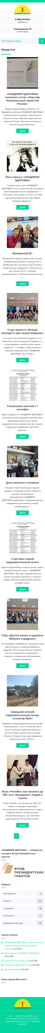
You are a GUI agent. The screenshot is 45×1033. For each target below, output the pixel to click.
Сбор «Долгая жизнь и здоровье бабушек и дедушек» (22, 637)
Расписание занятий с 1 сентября (22, 407)
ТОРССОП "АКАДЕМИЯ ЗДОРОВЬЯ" (22, 9)
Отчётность (8, 915)
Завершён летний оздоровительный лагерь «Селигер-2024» (22, 715)
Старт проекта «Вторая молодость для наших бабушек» (22, 331)
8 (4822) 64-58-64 (22, 19)
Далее (22, 131)
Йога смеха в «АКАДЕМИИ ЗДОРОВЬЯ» (22, 178)
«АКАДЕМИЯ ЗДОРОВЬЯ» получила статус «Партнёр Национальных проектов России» (22, 98)
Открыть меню (12, 41)
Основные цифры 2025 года (17, 965)
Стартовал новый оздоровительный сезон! (22, 560)
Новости (7, 901)
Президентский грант (13, 923)
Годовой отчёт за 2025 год (16, 960)
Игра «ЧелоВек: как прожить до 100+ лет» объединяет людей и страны (22, 795)
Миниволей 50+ (22, 253)
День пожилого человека (22, 482)
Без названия (9, 893)
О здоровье (8, 908)
